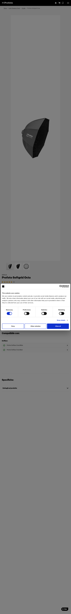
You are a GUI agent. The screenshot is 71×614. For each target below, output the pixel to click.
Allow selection (36, 326)
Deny (13, 326)
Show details (61, 320)
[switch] (26, 313)
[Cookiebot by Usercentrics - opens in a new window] (61, 286)
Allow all (58, 326)
